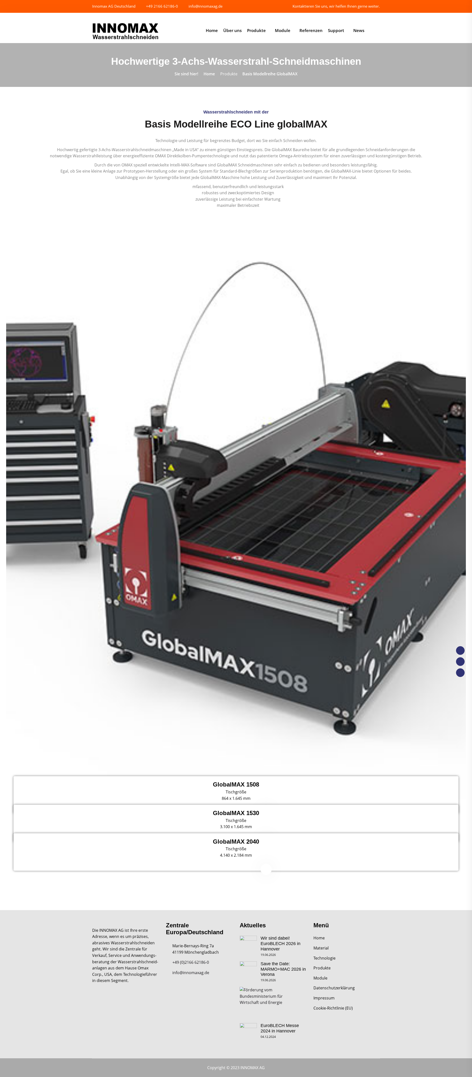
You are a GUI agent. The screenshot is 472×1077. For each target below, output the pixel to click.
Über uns (232, 30)
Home (212, 30)
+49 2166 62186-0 (161, 6)
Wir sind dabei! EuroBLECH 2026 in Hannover (280, 943)
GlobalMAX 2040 (236, 841)
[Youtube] (460, 661)
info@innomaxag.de (205, 6)
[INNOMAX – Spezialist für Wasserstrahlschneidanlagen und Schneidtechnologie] (125, 31)
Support (336, 30)
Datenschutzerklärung (334, 988)
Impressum (324, 998)
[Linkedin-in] (460, 672)
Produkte (256, 30)
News (358, 30)
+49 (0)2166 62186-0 (190, 962)
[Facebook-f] (460, 650)
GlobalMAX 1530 (236, 813)
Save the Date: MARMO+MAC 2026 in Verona (283, 969)
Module (282, 30)
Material (321, 948)
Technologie (324, 958)
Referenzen (311, 30)
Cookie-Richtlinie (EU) (333, 1008)
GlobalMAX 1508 (236, 784)
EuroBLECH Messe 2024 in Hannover (280, 1028)
